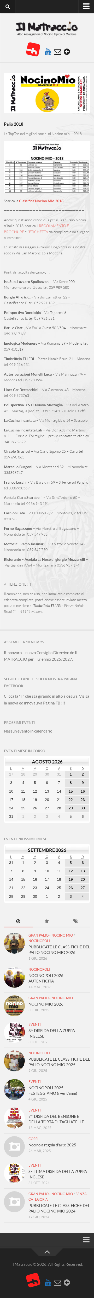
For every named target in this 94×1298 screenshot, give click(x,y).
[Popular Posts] (47, 922)
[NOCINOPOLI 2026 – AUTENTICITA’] (14, 977)
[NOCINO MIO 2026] (14, 1005)
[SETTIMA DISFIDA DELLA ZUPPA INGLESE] (14, 1173)
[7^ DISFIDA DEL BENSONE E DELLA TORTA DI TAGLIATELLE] (14, 1118)
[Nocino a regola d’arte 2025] (14, 1146)
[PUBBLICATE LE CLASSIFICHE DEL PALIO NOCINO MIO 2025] (14, 1060)
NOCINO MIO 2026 (45, 1004)
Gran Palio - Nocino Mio (50, 935)
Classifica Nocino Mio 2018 (41, 201)
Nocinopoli (39, 941)
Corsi (33, 1139)
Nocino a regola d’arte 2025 (52, 1145)
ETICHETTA (38, 232)
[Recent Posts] (18, 922)
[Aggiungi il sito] (66, 52)
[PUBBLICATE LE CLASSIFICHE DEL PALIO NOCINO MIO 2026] (14, 943)
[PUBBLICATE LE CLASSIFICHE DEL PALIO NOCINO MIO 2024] (14, 1201)
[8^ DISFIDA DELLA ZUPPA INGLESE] (14, 1032)
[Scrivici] (57, 52)
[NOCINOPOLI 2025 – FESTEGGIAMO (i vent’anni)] (14, 1089)
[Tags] (75, 922)
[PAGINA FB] (33, 49)
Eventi (34, 1025)
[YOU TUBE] (48, 52)
